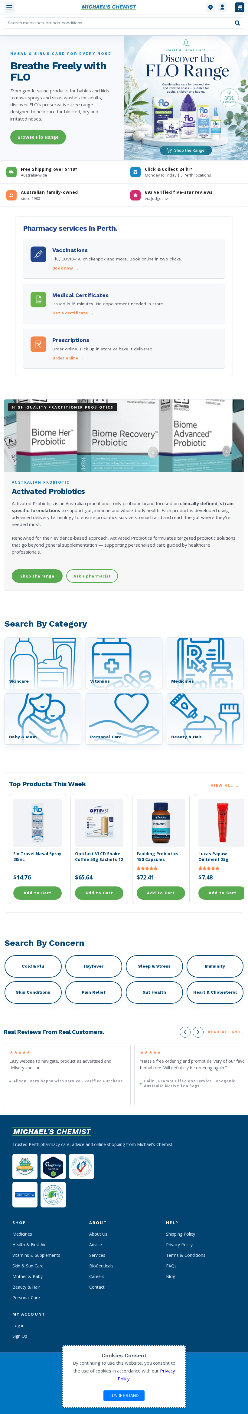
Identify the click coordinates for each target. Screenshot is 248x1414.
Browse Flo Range (38, 137)
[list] (124, 1075)
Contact (97, 1287)
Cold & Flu (33, 966)
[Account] (222, 7)
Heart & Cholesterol (215, 992)
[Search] (237, 23)
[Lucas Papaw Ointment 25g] (222, 823)
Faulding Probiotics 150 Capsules (157, 856)
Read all (226, 1032)
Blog (170, 1276)
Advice (95, 1244)
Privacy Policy (179, 1244)
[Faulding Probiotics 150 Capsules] (161, 823)
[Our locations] (210, 7)
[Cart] (239, 7)
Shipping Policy (180, 1234)
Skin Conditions (33, 992)
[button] (147, 868)
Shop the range (37, 576)
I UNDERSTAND (124, 1395)
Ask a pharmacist (92, 576)
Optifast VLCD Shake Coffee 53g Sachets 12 (99, 856)
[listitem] (124, 258)
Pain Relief (94, 992)
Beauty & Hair (26, 1287)
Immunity (215, 966)
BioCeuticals (101, 1266)
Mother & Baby (27, 1276)
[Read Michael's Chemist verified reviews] (25, 1166)
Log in (18, 1325)
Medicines (22, 1234)
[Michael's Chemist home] (110, 7)
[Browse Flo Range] (186, 98)
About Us (98, 1234)
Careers (96, 1276)
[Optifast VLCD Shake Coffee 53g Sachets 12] (99, 823)
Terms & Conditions (185, 1255)
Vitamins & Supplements (36, 1255)
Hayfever (93, 966)
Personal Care (26, 1297)
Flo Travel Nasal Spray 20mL (37, 856)
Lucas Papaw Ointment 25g (213, 856)
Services (97, 1255)
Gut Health (154, 992)
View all (225, 785)
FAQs (171, 1266)
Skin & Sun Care (28, 1266)
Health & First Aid (29, 1244)
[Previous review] (185, 1032)
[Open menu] (9, 7)
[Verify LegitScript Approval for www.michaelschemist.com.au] (53, 1166)
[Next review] (198, 1032)
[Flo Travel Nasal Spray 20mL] (37, 823)
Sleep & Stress (154, 966)
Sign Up (19, 1336)
